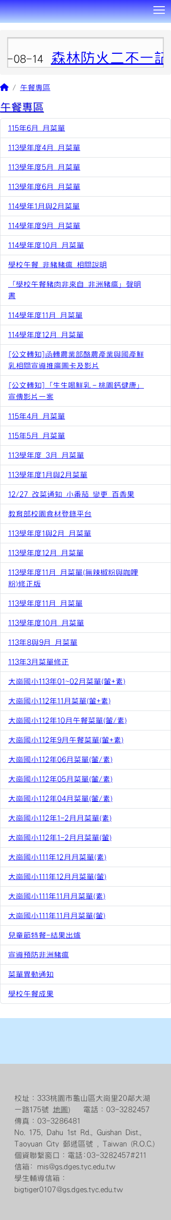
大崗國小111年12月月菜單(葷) (57, 876)
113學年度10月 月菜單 (46, 623)
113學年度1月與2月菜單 (47, 475)
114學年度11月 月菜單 (45, 315)
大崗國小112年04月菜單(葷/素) (60, 798)
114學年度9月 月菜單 (44, 226)
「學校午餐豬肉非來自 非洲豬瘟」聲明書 (74, 290)
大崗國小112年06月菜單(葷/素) (60, 759)
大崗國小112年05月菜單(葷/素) (60, 779)
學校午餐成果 (31, 994)
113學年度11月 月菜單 (45, 603)
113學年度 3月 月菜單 (46, 455)
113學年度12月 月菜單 (46, 553)
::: (3, 26)
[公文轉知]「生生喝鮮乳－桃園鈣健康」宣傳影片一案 (76, 390)
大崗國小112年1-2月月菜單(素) (60, 818)
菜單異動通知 (31, 974)
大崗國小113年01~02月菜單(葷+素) (66, 681)
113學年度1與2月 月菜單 (49, 533)
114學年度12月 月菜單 (46, 335)
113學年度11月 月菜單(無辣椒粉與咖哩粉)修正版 (73, 578)
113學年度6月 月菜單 (44, 186)
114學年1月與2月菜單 (44, 206)
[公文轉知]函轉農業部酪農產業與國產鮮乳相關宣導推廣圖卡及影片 (76, 360)
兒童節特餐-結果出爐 (44, 935)
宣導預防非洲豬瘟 (38, 955)
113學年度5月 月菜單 (44, 167)
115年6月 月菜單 (36, 128)
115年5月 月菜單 (36, 436)
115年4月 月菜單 (36, 416)
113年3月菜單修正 (38, 662)
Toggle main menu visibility (159, 9)
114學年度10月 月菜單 (46, 245)
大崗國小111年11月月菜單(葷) (56, 916)
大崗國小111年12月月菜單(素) (57, 857)
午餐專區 (35, 87)
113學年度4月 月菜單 (44, 147)
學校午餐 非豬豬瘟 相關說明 (57, 265)
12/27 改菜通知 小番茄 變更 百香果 (71, 494)
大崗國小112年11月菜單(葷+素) (59, 701)
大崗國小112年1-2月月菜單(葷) (60, 837)
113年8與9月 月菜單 (42, 642)
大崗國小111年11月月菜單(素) (56, 896)
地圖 (60, 1109)
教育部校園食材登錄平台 (50, 514)
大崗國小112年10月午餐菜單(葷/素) (67, 720)
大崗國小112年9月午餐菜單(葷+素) (66, 740)
